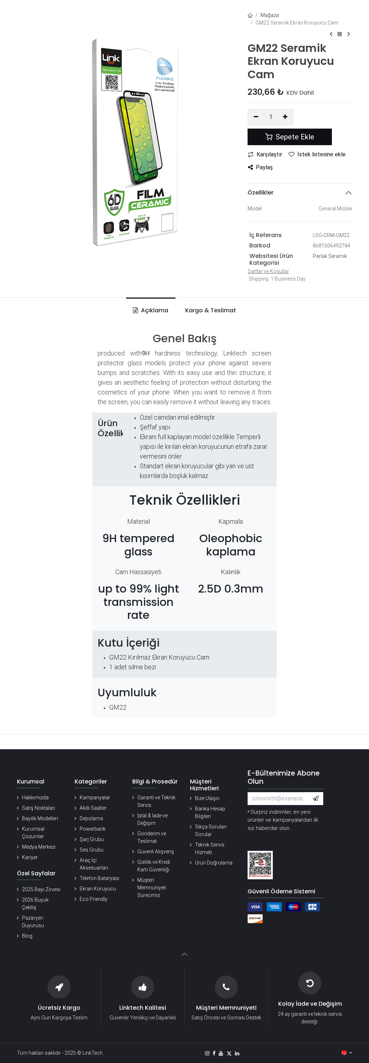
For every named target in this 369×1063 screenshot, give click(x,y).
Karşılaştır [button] (269, 154)
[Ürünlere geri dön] (339, 34)
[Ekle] (286, 117)
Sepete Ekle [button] (294, 137)
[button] (315, 798)
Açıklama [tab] (153, 310)
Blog (27, 936)
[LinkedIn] (237, 1053)
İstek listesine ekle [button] (321, 154)
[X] (229, 1053)
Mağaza (270, 15)
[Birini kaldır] (256, 117)
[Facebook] (214, 1053)
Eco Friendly (93, 899)
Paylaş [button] (264, 167)
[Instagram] (207, 1053)
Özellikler (261, 192)
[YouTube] (221, 1053)
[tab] (209, 310)
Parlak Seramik (330, 256)
